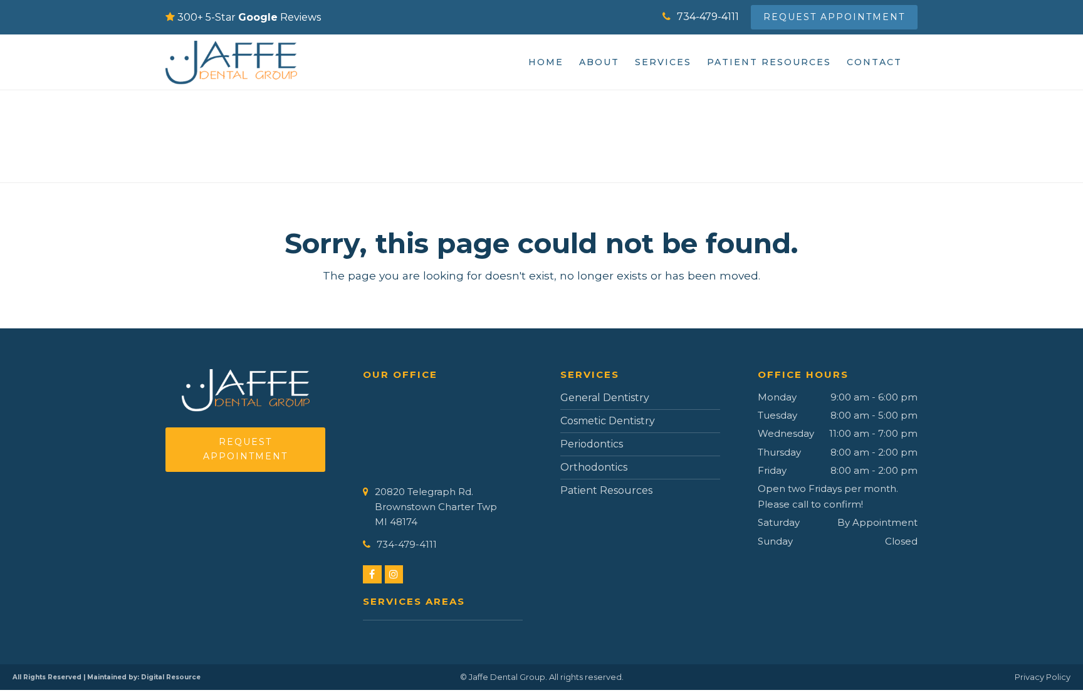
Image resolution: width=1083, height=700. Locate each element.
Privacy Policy (1042, 677)
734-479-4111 (708, 17)
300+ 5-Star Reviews (249, 17)
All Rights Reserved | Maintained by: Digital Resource (107, 677)
